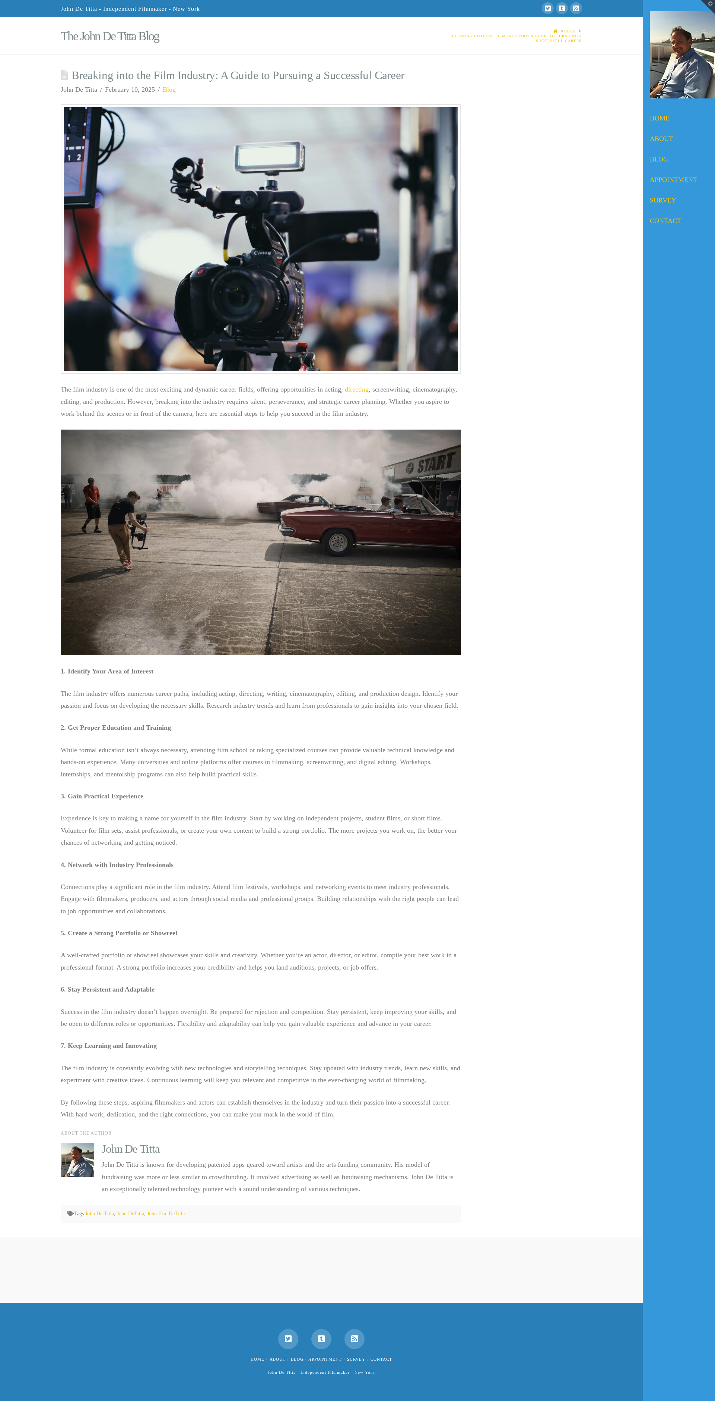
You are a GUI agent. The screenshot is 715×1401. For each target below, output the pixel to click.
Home (257, 1359)
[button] (708, 7)
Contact (381, 1359)
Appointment (325, 1359)
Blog (169, 89)
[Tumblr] (562, 8)
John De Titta (99, 1213)
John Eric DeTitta (166, 1213)
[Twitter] (548, 8)
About (278, 1359)
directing (357, 389)
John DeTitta (130, 1213)
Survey (356, 1359)
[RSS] (576, 8)
